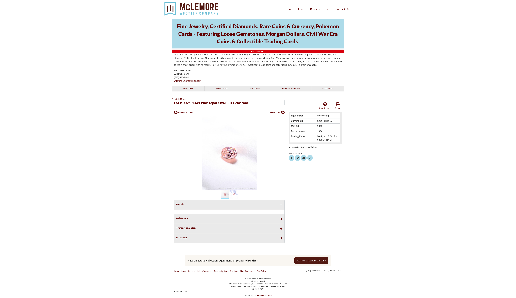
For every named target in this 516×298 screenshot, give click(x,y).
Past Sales (261, 271)
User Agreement (247, 271)
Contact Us (342, 8)
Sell (328, 8)
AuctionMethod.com (264, 295)
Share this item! (295, 153)
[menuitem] (289, 9)
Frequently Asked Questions (226, 271)
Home (289, 8)
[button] (282, 118)
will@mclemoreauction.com (187, 80)
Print (338, 108)
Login (301, 8)
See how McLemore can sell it (311, 260)
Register (315, 8)
